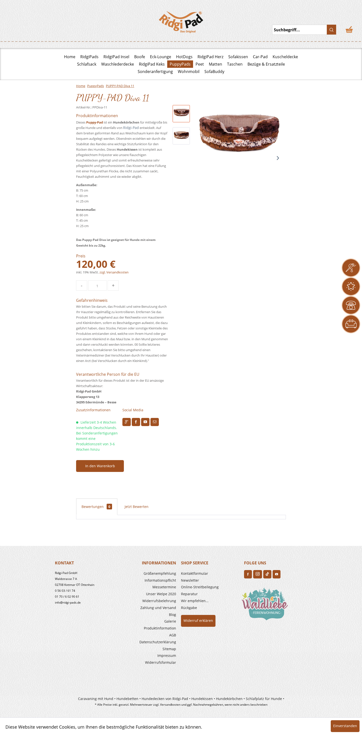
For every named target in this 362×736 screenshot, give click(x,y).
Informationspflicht (160, 580)
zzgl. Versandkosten (114, 272)
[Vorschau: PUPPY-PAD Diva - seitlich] (181, 135)
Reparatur (189, 594)
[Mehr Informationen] (351, 324)
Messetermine (164, 587)
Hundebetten (127, 698)
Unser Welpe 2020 (161, 594)
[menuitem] (147, 573)
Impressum (166, 655)
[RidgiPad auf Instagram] (257, 574)
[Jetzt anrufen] (351, 305)
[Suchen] (331, 30)
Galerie (170, 621)
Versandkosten (170, 704)
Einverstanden (345, 725)
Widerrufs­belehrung (159, 600)
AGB (172, 635)
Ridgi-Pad (131, 127)
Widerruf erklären (198, 620)
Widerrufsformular (160, 662)
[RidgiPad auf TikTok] (267, 574)
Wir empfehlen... (195, 600)
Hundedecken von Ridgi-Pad (165, 698)
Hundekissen (202, 698)
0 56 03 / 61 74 (65, 591)
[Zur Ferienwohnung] (266, 605)
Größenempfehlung (160, 573)
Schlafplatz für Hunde (264, 698)
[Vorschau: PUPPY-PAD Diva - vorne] (181, 113)
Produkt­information (160, 628)
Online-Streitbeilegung (200, 587)
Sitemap (169, 648)
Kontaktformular (194, 573)
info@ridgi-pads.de (68, 602)
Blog (172, 614)
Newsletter (190, 580)
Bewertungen (96, 506)
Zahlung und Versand (158, 607)
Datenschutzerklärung (157, 642)
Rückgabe (189, 607)
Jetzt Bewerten (136, 506)
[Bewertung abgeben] (351, 286)
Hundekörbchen (229, 698)
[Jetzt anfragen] (351, 267)
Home (69, 56)
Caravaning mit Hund (95, 698)
